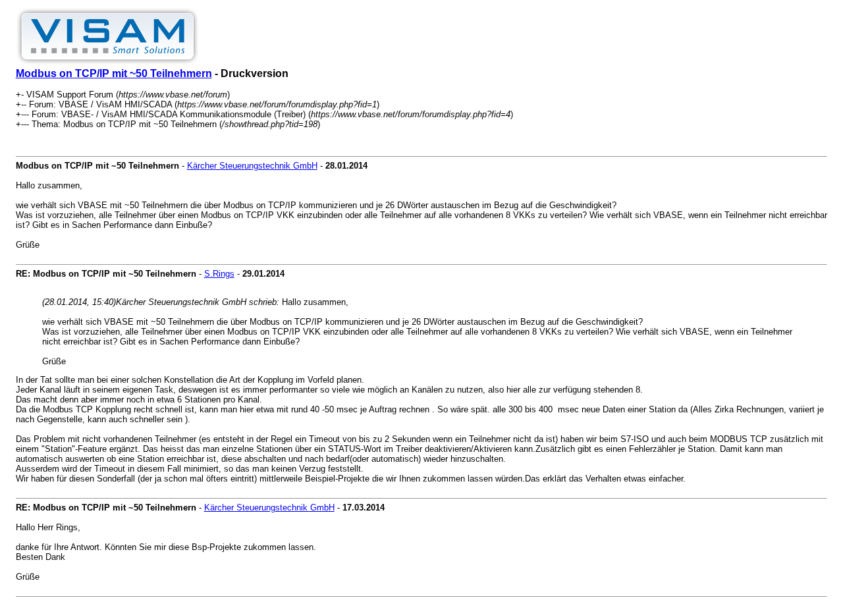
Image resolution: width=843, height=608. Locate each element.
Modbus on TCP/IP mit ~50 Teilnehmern (114, 73)
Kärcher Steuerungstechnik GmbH (252, 166)
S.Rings (219, 274)
